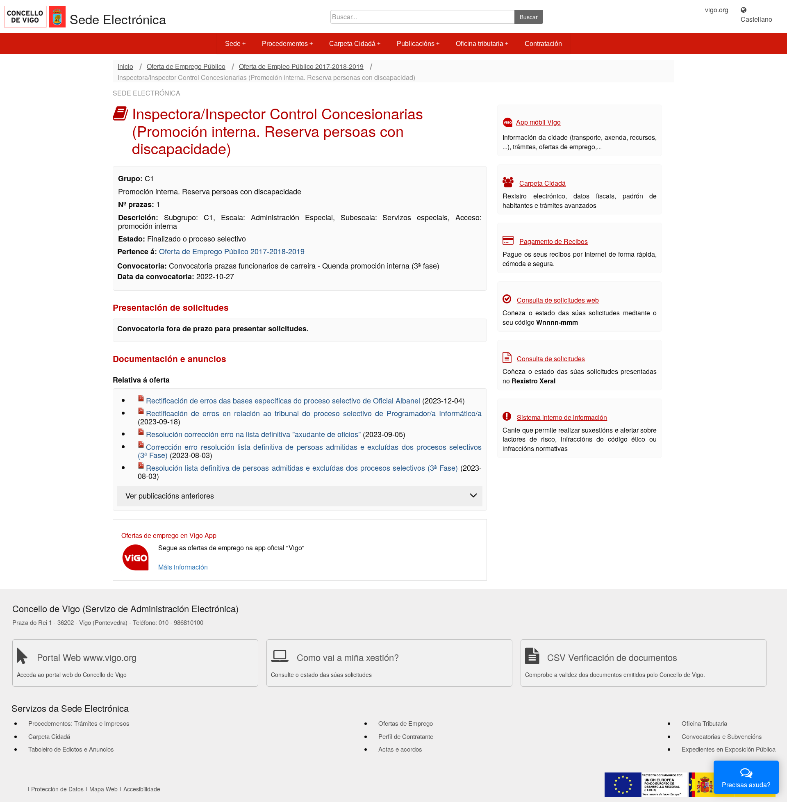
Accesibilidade (141, 789)
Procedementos (285, 43)
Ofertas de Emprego (405, 723)
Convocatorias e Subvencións (722, 736)
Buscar (529, 17)
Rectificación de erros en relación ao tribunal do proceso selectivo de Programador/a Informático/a (314, 413)
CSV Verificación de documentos (612, 657)
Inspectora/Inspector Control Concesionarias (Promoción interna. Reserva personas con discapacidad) (266, 77)
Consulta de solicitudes (551, 358)
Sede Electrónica (118, 18)
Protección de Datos (57, 789)
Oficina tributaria (479, 43)
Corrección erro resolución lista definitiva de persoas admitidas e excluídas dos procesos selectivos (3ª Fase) (310, 450)
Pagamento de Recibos (553, 241)
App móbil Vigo (538, 122)
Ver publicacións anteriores (169, 495)
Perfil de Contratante (405, 736)
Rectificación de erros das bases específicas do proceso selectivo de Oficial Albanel (284, 400)
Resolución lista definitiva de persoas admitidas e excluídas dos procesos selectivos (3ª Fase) (303, 467)
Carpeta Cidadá (352, 43)
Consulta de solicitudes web (558, 300)
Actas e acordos (400, 749)
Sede (233, 43)
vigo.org (716, 9)
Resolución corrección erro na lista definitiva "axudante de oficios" (254, 433)
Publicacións (415, 43)
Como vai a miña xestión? (348, 657)
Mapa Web (103, 789)
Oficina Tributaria (704, 723)
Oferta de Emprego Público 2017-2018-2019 (232, 251)
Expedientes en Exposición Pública (729, 749)
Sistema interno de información (562, 417)
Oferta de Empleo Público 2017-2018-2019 (301, 66)
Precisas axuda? (746, 784)
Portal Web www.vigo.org (86, 657)
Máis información (183, 567)
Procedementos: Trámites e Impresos (79, 723)
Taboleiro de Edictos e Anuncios (71, 749)
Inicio (125, 66)
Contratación (543, 43)
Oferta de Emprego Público (186, 66)
